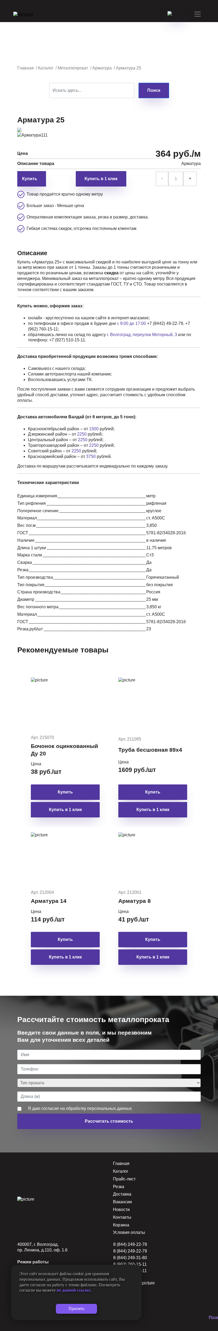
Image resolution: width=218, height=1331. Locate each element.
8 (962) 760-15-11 (130, 1264)
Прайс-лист (124, 1179)
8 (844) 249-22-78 (130, 1244)
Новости (121, 1209)
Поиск (153, 90)
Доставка (122, 1194)
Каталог (120, 1171)
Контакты (122, 1217)
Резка (118, 1186)
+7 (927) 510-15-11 (67, 340)
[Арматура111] (32, 135)
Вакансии (122, 1202)
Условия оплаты (129, 1232)
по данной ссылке (74, 1290)
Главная (121, 1163)
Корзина (121, 1225)
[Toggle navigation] (197, 14)
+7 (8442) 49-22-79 (165, 323)
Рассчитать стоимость (109, 1121)
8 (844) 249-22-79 (130, 1251)
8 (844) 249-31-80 (130, 1257)
